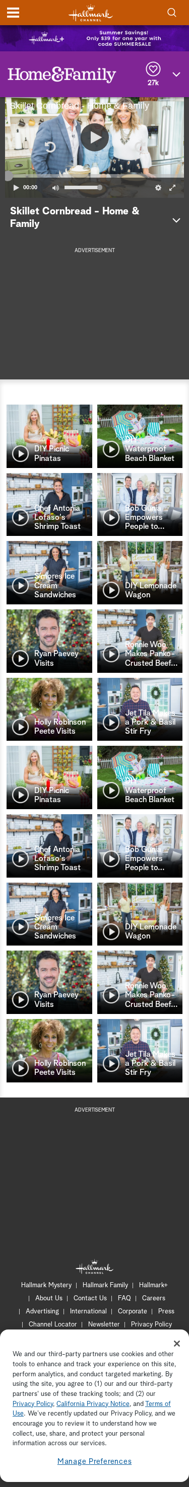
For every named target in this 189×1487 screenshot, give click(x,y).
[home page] (90, 13)
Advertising (42, 1311)
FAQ (124, 1298)
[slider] (94, 175)
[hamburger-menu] (13, 13)
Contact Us (90, 1298)
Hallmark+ (153, 1285)
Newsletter (104, 1324)
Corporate (132, 1311)
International (88, 1311)
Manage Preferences (94, 1461)
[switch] (55, 187)
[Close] (177, 1344)
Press (166, 1311)
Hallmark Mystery (46, 1285)
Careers (153, 1298)
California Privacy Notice (93, 1404)
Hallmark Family (105, 1285)
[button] (49, 147)
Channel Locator (53, 1324)
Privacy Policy (151, 1324)
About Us (48, 1298)
